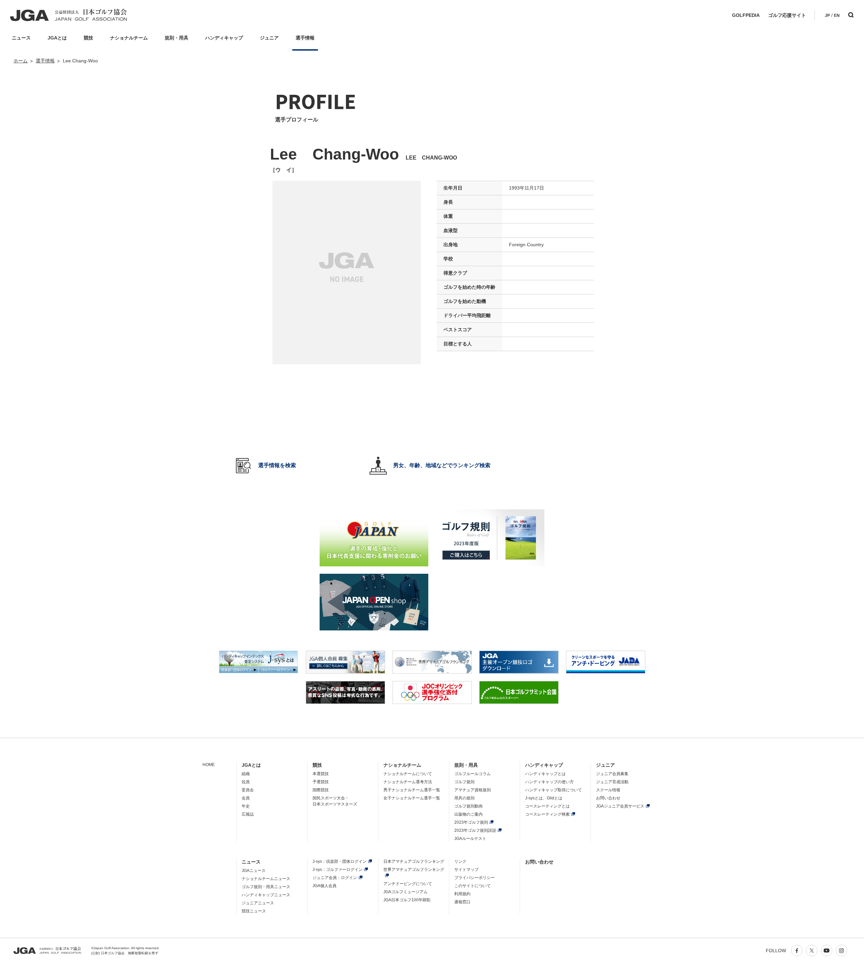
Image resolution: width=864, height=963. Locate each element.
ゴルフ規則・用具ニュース (266, 886)
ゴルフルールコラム (472, 773)
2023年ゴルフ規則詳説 (475, 830)
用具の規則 (464, 798)
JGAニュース (254, 870)
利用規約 (462, 893)
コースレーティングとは (547, 806)
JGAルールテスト (470, 838)
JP (827, 15)
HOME (208, 764)
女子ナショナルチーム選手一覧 (411, 798)
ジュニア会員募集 (612, 773)
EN (837, 15)
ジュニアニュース (258, 903)
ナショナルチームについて (407, 773)
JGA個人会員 (324, 885)
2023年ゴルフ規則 (471, 822)
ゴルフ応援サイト (787, 15)
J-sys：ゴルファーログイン (337, 869)
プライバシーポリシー (474, 877)
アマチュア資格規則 (472, 790)
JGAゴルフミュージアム (405, 891)
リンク (460, 861)
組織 (246, 773)
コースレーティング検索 (547, 814)
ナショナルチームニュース (266, 878)
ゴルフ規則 (464, 782)
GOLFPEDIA (746, 15)
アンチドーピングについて (407, 883)
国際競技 (321, 790)
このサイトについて (472, 885)
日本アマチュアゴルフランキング (413, 861)
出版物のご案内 (468, 814)
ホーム (21, 60)
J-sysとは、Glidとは (543, 798)
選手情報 (45, 60)
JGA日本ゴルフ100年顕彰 (407, 900)
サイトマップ (466, 869)
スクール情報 (608, 790)
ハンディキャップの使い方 (549, 782)
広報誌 (248, 814)
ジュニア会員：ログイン (335, 877)
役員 (246, 782)
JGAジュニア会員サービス (620, 806)
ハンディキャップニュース (266, 895)
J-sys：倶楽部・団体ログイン (340, 861)
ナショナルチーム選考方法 (407, 782)
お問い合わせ (608, 798)
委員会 (248, 790)
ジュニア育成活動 (612, 782)
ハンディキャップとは (545, 773)
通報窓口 (462, 902)
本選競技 (321, 773)
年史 (246, 806)
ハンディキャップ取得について (553, 790)
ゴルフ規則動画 (468, 806)
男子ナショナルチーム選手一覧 (411, 790)
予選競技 (321, 782)
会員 (246, 798)
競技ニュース (254, 911)
